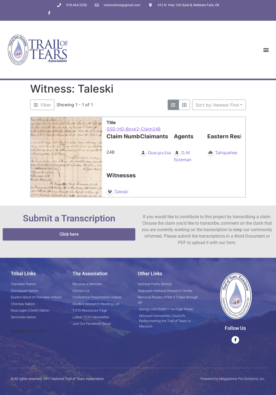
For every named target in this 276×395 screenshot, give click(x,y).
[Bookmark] (36, 192)
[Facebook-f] (49, 13)
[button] (266, 49)
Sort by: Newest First (217, 105)
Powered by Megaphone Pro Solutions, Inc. (233, 379)
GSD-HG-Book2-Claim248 (133, 129)
